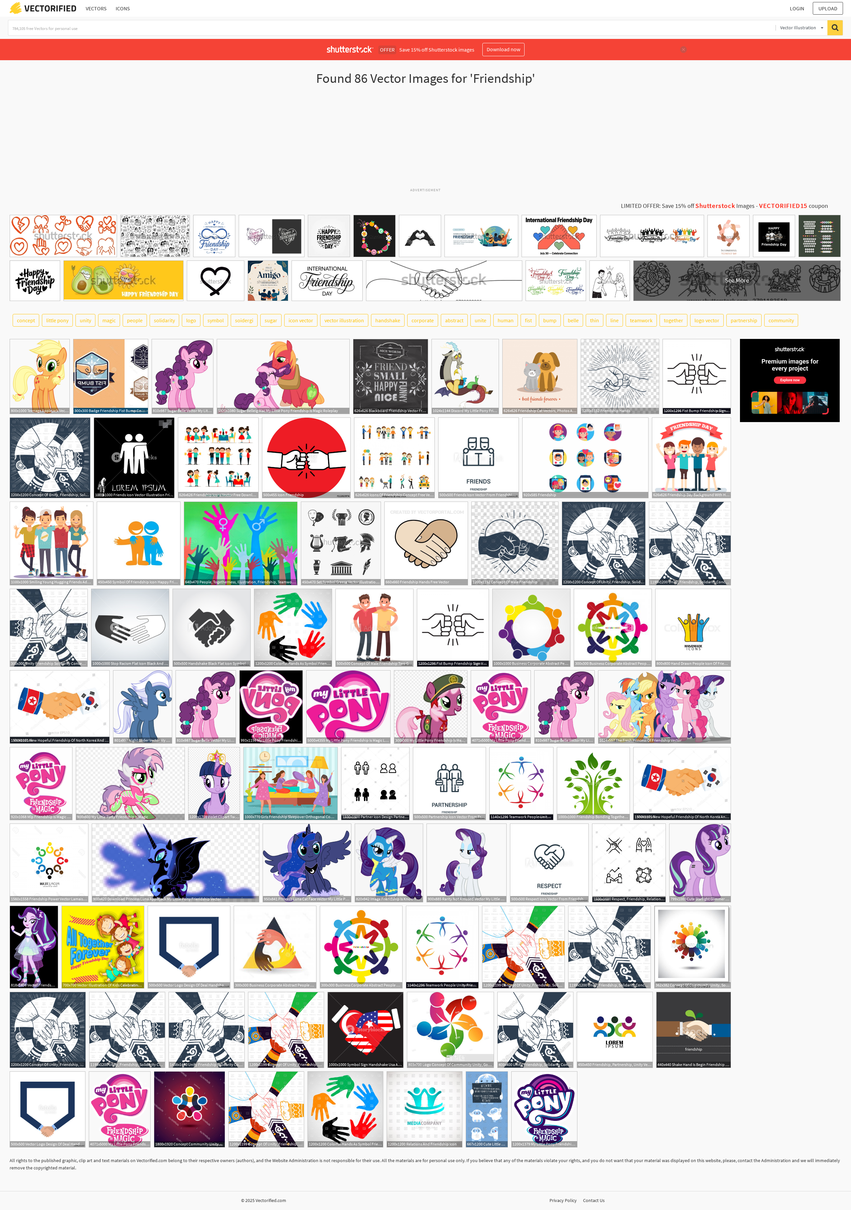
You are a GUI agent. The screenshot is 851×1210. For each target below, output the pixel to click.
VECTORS (96, 8)
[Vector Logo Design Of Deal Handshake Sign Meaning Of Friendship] (189, 947)
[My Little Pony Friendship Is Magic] (130, 783)
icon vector (301, 320)
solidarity (164, 320)
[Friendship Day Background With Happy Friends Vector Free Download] (691, 458)
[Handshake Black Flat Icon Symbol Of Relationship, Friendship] (211, 628)
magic (109, 320)
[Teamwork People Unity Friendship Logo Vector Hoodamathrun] (521, 783)
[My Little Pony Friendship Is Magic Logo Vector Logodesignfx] (430, 707)
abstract (454, 320)
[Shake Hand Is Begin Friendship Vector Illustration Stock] (694, 1030)
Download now (503, 49)
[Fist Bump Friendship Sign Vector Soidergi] (697, 376)
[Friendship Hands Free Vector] (426, 543)
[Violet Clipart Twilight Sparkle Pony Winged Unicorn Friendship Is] (214, 783)
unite (480, 320)
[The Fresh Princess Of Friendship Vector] (664, 707)
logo (191, 320)
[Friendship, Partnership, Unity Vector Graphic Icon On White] (615, 1030)
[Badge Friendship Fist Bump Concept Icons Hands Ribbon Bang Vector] (110, 376)
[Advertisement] (425, 139)
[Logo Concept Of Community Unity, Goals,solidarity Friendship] (450, 1030)
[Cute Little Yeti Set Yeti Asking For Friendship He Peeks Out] (487, 1109)
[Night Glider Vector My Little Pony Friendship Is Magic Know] (142, 707)
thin (594, 320)
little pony (57, 320)
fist (528, 320)
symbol (215, 320)
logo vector (706, 320)
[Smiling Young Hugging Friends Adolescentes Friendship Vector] (51, 543)
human (506, 320)
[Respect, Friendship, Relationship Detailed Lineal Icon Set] (629, 863)
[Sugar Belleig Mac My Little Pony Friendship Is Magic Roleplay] (283, 376)
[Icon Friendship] (306, 458)
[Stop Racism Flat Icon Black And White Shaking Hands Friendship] (130, 628)
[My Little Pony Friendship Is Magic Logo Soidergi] (271, 707)
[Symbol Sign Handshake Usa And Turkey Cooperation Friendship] (365, 1030)
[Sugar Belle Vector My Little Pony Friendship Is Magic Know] (182, 376)
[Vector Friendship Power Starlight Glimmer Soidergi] (34, 947)
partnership (744, 320)
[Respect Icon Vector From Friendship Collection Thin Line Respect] (549, 863)
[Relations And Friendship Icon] (424, 1109)
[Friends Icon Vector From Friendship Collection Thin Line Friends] (478, 458)
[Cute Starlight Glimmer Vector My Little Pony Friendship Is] (700, 863)
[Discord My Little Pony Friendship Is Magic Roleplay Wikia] (465, 376)
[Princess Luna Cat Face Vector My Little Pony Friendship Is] (307, 863)
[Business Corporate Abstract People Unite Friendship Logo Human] (531, 628)
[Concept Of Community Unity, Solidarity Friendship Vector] (693, 947)
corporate (423, 320)
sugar (271, 320)
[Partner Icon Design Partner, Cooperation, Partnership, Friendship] (375, 783)
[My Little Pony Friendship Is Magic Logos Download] (348, 707)
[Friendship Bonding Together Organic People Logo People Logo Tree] (593, 783)
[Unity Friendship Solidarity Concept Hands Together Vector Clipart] (48, 628)
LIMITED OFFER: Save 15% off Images (688, 206)
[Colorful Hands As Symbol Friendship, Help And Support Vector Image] (293, 628)
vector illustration (344, 320)
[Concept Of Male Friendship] (515, 543)
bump (549, 320)
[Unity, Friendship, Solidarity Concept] (690, 543)
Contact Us (594, 1200)
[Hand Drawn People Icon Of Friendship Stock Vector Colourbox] (693, 628)
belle (573, 320)
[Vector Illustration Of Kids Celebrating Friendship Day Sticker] (103, 947)
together (673, 320)
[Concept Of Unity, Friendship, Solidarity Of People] (50, 458)
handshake (387, 320)
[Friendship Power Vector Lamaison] (49, 863)
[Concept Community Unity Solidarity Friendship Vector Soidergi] (189, 1109)
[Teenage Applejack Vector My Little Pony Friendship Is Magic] (39, 376)
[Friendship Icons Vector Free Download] (218, 458)
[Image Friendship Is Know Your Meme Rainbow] (389, 863)
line (614, 320)
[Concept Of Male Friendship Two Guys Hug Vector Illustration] (374, 628)
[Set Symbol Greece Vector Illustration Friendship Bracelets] (341, 543)
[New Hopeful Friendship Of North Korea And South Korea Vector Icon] (59, 707)
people (135, 320)
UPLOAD (827, 8)
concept (26, 320)
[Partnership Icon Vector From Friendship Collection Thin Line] (449, 783)
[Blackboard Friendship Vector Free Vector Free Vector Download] (390, 376)
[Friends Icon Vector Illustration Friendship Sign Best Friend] (134, 458)
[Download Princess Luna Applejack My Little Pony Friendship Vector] (175, 863)
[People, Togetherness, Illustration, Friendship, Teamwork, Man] (240, 543)
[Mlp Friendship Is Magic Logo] (41, 783)
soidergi (244, 320)
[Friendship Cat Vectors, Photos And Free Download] (540, 376)
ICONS (123, 8)
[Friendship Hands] (620, 376)
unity (85, 320)
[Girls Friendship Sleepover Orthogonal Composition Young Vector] (290, 783)
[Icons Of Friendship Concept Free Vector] (394, 458)
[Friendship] (585, 458)
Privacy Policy (563, 1200)
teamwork (641, 320)
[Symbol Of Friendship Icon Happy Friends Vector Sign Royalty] (138, 543)
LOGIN (797, 8)
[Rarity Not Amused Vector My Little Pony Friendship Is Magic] (466, 863)
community (781, 320)
